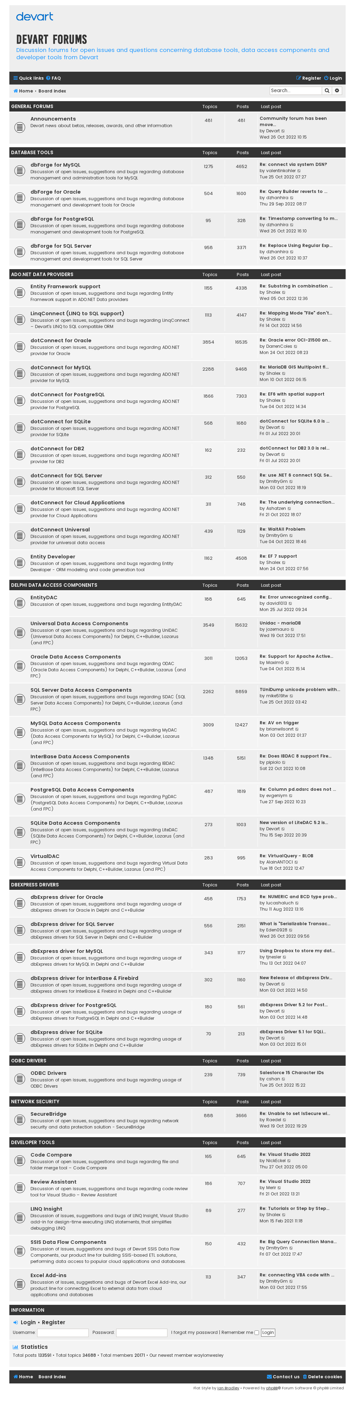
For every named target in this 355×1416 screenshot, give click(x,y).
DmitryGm (277, 481)
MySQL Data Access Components (76, 723)
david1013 (276, 603)
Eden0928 (276, 930)
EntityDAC (44, 597)
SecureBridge (49, 1113)
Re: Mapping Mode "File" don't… (296, 313)
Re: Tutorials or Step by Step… (294, 1208)
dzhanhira (277, 198)
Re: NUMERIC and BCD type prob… (298, 897)
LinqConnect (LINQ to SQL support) (77, 313)
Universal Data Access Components (79, 623)
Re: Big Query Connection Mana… (298, 1242)
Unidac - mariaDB (280, 623)
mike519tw (277, 696)
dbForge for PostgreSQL (62, 218)
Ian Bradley (228, 1388)
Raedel (273, 1120)
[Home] (34, 17)
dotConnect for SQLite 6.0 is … (294, 421)
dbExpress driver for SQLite (67, 1032)
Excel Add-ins (49, 1275)
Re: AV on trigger (279, 723)
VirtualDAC (45, 856)
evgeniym (276, 795)
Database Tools (32, 152)
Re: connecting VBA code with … (297, 1275)
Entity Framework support (66, 286)
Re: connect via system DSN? (293, 164)
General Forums (32, 106)
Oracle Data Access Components (76, 656)
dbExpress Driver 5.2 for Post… (294, 1005)
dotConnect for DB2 (57, 448)
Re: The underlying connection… (297, 502)
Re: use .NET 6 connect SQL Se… (296, 475)
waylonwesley (209, 1355)
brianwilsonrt (280, 729)
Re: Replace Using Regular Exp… (296, 245)
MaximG (275, 662)
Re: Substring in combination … (296, 286)
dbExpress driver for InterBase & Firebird (84, 978)
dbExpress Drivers (35, 885)
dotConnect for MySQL (61, 367)
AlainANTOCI (279, 862)
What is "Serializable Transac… (295, 924)
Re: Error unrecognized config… (296, 597)
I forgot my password (194, 1332)
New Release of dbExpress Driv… (296, 978)
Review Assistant (54, 1181)
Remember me (238, 1332)
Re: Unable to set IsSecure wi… (295, 1113)
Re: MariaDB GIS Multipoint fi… (294, 367)
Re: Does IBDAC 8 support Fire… (295, 756)
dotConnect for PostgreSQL (68, 394)
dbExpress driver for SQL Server (72, 924)
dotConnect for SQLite (61, 421)
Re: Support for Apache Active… (296, 656)
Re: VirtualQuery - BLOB (286, 856)
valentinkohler (281, 171)
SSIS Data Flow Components (68, 1242)
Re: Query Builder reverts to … (293, 191)
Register (53, 1322)
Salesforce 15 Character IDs (292, 1073)
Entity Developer (53, 556)
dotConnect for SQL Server (66, 475)
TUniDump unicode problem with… (300, 689)
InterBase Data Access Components (80, 756)
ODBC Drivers (28, 1060)
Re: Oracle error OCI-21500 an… (295, 340)
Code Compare (51, 1154)
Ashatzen (276, 508)
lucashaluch (280, 903)
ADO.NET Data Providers (42, 274)
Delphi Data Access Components (54, 585)
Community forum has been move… (293, 121)
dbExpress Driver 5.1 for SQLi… (293, 1032)
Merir (271, 1188)
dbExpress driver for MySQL (67, 951)
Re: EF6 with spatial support (292, 394)
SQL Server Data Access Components (81, 690)
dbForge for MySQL (55, 164)
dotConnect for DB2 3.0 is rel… (294, 448)
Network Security (35, 1101)
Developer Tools (33, 1142)
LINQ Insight (46, 1208)
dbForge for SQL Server (61, 245)
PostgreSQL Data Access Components (82, 789)
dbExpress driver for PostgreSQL (73, 1005)
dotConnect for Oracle (61, 340)
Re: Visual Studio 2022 (285, 1154)
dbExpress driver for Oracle (67, 897)
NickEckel (276, 1160)
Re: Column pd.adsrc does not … (298, 789)
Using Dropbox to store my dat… (297, 951)
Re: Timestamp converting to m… (299, 218)
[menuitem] (53, 78)
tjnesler (273, 957)
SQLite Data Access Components (75, 823)
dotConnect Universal (60, 529)
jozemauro (277, 629)
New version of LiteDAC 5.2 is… (294, 822)
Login (28, 1322)
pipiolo (273, 762)
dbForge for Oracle (56, 191)
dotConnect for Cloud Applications (78, 502)
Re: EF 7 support (278, 556)
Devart (273, 131)
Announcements (53, 118)
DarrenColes (279, 346)
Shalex (273, 292)
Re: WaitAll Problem (282, 529)
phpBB (272, 1388)
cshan (273, 1079)
